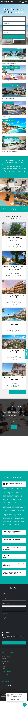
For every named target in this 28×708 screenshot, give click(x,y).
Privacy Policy (10, 637)
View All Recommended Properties (17, 392)
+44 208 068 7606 (5, 661)
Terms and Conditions (21, 637)
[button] (1, 419)
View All (14, 427)
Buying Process (4, 208)
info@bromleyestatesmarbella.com (8, 663)
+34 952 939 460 (5, 659)
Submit (14, 642)
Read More (14, 418)
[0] (20, 2)
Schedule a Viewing (7, 632)
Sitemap (1, 697)
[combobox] (3, 603)
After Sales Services (15, 208)
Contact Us (14, 209)
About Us (25, 208)
